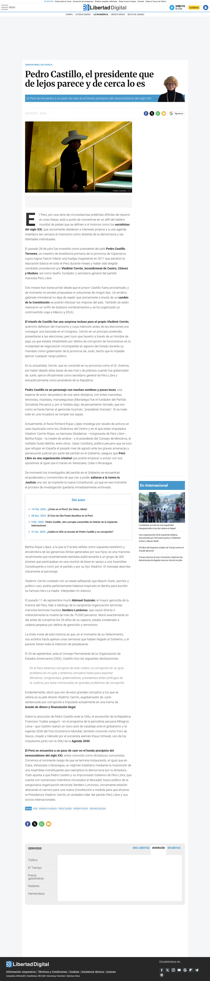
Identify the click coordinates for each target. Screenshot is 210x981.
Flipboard (191, 970)
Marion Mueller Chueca (38, 64)
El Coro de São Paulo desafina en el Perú (62, 515)
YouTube (179, 970)
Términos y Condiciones (52, 972)
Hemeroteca (36, 893)
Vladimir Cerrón (80, 808)
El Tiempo (35, 868)
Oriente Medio (118, 14)
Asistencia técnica (92, 972)
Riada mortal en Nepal (127, 1)
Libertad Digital (82, 964)
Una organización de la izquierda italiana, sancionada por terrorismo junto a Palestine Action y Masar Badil (159, 538)
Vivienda (140, 1)
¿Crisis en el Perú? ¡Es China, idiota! (59, 509)
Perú (35, 808)
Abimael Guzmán (97, 808)
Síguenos (178, 113)
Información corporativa (21, 972)
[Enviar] (158, 113)
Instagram (173, 970)
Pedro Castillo (65, 808)
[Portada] (105, 7)
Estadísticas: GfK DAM (36, 976)
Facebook (161, 970)
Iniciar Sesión (205, 7)
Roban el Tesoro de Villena (155, 1)
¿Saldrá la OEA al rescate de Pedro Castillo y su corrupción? (72, 531)
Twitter (167, 970)
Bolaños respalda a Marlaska (106, 1)
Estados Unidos (83, 14)
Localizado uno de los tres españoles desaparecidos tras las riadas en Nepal (157, 527)
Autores (111, 972)
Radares (33, 886)
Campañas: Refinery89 (15, 976)
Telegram (196, 970)
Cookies (74, 972)
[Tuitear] (152, 113)
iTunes (161, 975)
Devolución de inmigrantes (83, 1)
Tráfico (33, 860)
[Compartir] (146, 113)
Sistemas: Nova (73, 976)
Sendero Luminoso (48, 808)
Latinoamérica (100, 14)
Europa (69, 14)
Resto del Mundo (136, 14)
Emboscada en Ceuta (63, 1)
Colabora (194, 7)
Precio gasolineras (36, 877)
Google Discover (185, 970)
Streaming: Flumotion (56, 976)
